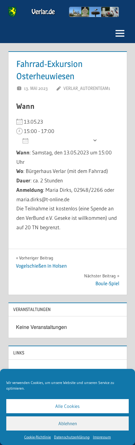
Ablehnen (67, 423)
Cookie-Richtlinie (37, 437)
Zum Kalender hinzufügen (60, 140)
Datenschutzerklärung (72, 437)
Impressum (102, 437)
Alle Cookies (67, 406)
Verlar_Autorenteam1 (86, 88)
